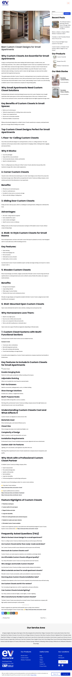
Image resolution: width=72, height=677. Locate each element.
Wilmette (63, 641)
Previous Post (6, 617)
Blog (41, 655)
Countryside (57, 633)
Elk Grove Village (25, 635)
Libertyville (40, 637)
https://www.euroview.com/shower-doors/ (11, 495)
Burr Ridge (42, 633)
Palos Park (41, 639)
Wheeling (42, 641)
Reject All (55, 674)
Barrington (14, 633)
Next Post (43, 617)
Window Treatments (26, 659)
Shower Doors (24, 655)
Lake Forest (28, 637)
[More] (16, 613)
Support (41, 662)
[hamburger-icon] (68, 3)
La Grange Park (20, 637)
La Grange (13, 637)
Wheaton (37, 641)
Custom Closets (24, 657)
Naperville (11, 639)
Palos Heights (34, 639)
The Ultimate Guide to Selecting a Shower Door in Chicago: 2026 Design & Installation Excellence (65, 25)
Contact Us (42, 664)
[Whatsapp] (8, 613)
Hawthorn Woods (50, 635)
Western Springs (30, 641)
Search (53, 11)
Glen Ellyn (42, 635)
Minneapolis (61, 657)
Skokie (2, 641)
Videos (41, 659)
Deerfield (3, 635)
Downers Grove (16, 635)
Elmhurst (32, 635)
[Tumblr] (14, 613)
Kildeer (8, 637)
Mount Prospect (4, 639)
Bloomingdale (29, 633)
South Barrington (9, 641)
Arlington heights (6, 633)
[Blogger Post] (11, 613)
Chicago (60, 655)
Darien (62, 633)
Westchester (22, 641)
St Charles (16, 641)
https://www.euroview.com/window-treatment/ (12, 492)
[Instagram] (62, 665)
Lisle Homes (53, 637)
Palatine (28, 639)
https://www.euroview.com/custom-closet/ (11, 487)
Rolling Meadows (67, 639)
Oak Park (23, 639)
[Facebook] (3, 613)
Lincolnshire (47, 637)
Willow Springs (49, 641)
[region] (36, 673)
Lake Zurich (34, 637)
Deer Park (66, 633)
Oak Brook (17, 639)
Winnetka (68, 641)
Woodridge (36, 643)
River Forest (54, 639)
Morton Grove (67, 637)
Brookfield (36, 633)
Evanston (37, 635)
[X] (5, 613)
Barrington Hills (21, 633)
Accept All (65, 674)
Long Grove (60, 637)
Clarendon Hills (49, 633)
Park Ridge (47, 639)
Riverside (59, 639)
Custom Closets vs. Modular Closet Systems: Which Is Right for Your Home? (60, 48)
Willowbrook (57, 641)
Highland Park (58, 635)
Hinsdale (65, 635)
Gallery (41, 657)
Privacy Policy (33, 675)
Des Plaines (9, 635)
